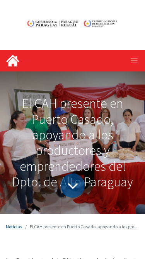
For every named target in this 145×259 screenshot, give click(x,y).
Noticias (14, 226)
